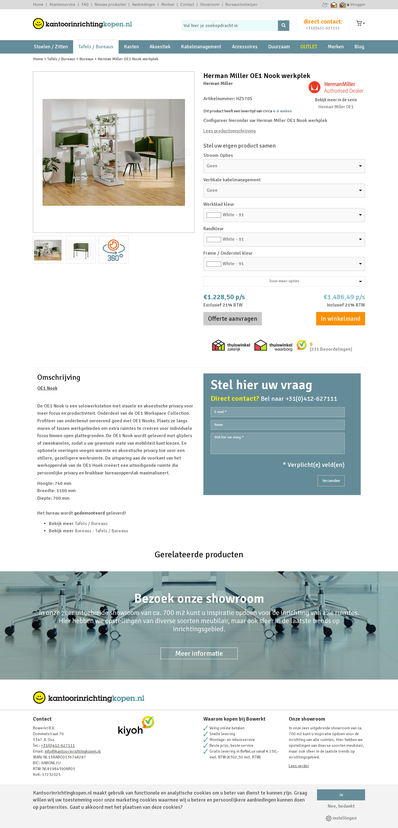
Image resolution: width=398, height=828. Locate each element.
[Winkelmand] (360, 23)
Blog (359, 47)
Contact (187, 4)
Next (187, 152)
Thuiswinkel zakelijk (343, 4)
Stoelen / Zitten (51, 47)
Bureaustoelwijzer (242, 4)
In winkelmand (340, 318)
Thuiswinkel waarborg (334, 4)
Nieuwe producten (110, 4)
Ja (341, 794)
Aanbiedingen (143, 4)
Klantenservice (62, 4)
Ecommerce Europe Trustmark (325, 4)
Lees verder (299, 765)
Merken (167, 4)
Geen (212, 166)
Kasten (131, 47)
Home (38, 4)
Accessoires (245, 47)
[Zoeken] (283, 25)
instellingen (344, 818)
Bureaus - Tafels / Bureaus (101, 531)
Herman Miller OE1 (335, 106)
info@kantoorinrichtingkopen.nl (73, 751)
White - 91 (233, 214)
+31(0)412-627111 (323, 28)
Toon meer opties (284, 281)
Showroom (209, 4)
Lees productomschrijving (229, 131)
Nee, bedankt (341, 806)
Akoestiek (159, 47)
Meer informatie (199, 653)
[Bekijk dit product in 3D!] (113, 249)
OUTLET (308, 47)
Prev (40, 152)
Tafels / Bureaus (95, 47)
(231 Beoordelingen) (331, 349)
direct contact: (323, 21)
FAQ (85, 4)
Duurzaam (279, 47)
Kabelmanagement (201, 47)
